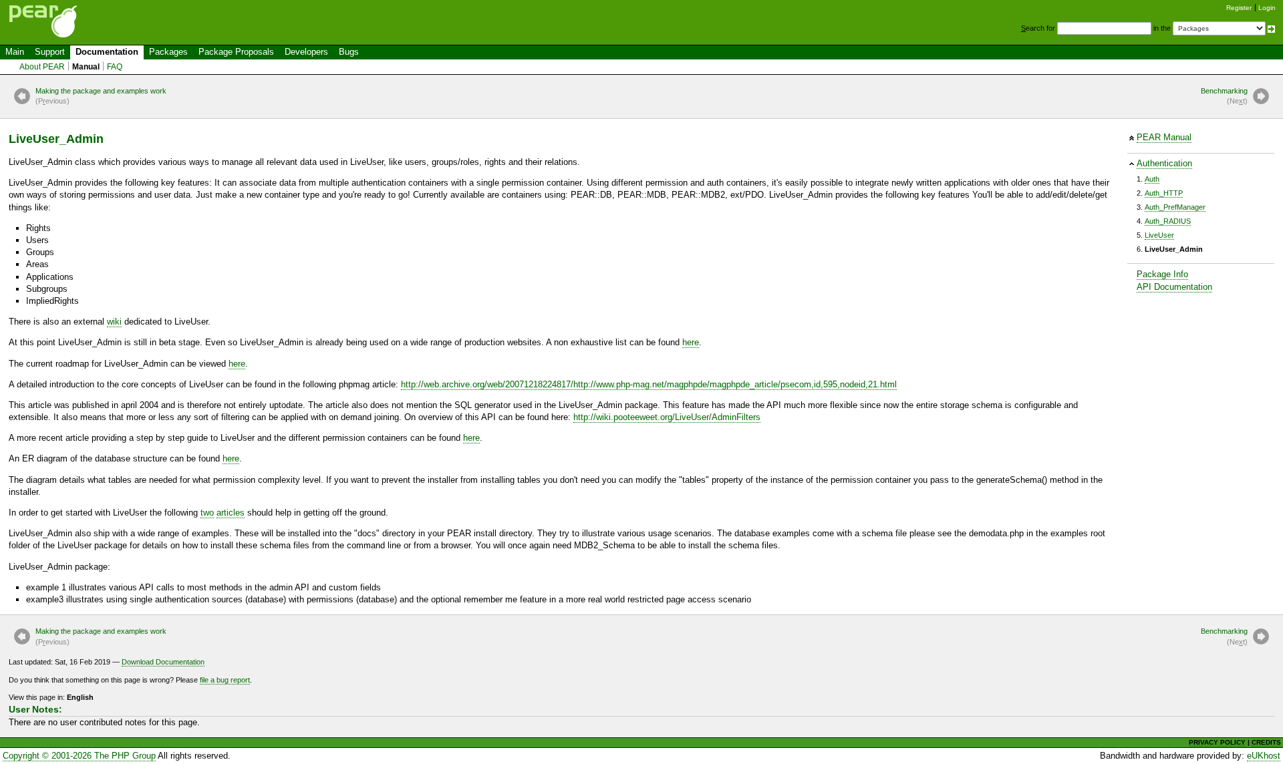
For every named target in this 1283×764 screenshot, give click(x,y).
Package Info (1162, 274)
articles (231, 513)
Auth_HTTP (1164, 193)
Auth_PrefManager (1175, 207)
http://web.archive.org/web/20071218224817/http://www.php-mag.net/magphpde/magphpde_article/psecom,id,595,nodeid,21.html (649, 384)
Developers (306, 52)
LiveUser (1159, 235)
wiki (114, 322)
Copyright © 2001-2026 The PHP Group (79, 756)
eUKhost (1263, 756)
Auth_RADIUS (1168, 221)
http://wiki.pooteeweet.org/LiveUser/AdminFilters (666, 417)
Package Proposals (236, 52)
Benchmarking (1224, 96)
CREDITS (1266, 742)
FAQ (114, 66)
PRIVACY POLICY (1217, 742)
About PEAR (42, 66)
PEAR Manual (1164, 137)
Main (14, 52)
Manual (86, 66)
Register (1239, 7)
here (690, 342)
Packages (168, 52)
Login (1267, 7)
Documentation (107, 52)
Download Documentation (163, 662)
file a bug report (225, 680)
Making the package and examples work (100, 96)
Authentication (1164, 163)
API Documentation (1174, 287)
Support (50, 52)
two (207, 513)
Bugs (349, 52)
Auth (1152, 179)
